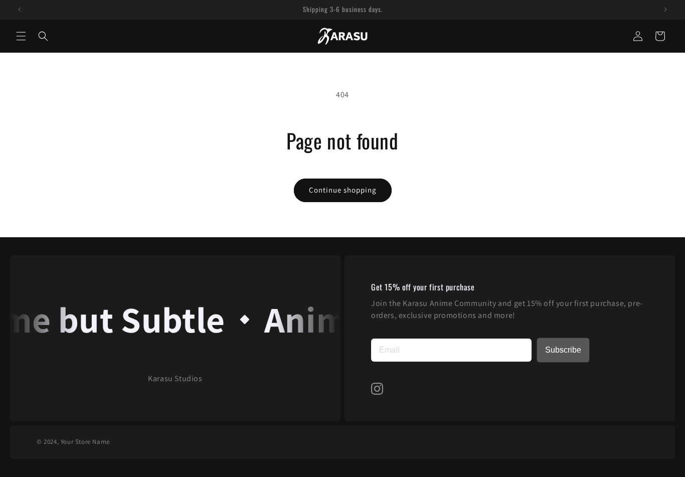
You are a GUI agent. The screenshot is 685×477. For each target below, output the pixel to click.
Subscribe (563, 350)
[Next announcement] (665, 9)
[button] (21, 36)
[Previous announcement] (20, 9)
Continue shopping (343, 190)
